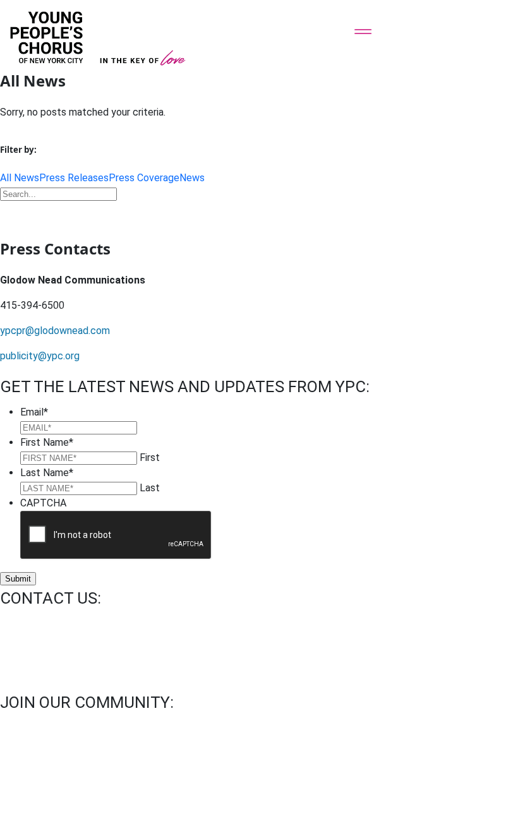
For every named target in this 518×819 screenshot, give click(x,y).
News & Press (166, 771)
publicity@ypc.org (40, 356)
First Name (46, 442)
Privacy (232, 771)
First (150, 457)
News (192, 178)
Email (34, 412)
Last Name (46, 473)
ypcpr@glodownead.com (55, 331)
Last (150, 488)
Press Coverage (144, 178)
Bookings (96, 771)
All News (19, 178)
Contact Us (30, 771)
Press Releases (74, 178)
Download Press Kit (259, 213)
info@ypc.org (29, 624)
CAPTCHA (43, 503)
